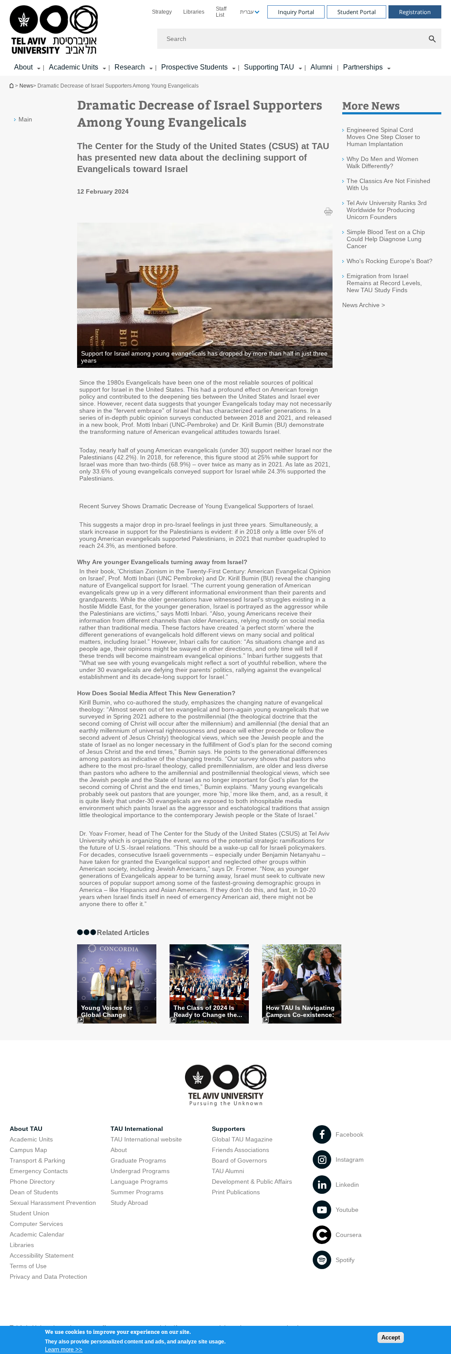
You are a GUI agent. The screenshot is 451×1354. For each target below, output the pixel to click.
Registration (415, 12)
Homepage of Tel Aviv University (12, 85)
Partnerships (363, 67)
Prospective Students (194, 67)
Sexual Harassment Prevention (53, 1202)
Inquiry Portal (296, 12)
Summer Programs (137, 1192)
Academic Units (73, 67)
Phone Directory (32, 1181)
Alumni (322, 67)
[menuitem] (161, 12)
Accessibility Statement (42, 1255)
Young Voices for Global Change (106, 1011)
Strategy (162, 12)
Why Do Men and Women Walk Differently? (382, 162)
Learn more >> (63, 1349)
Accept (390, 1337)
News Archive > (363, 304)
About (119, 1149)
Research (130, 67)
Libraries (193, 12)
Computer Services (36, 1223)
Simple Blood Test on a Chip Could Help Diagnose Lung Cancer (386, 239)
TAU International (137, 1128)
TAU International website (146, 1139)
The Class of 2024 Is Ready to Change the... (208, 1011)
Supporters (228, 1128)
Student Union (29, 1213)
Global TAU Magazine (242, 1139)
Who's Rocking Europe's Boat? (390, 260)
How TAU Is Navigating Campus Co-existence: (300, 1011)
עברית (247, 12)
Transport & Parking (37, 1160)
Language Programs (139, 1181)
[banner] (225, 38)
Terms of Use (28, 1266)
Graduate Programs (138, 1160)
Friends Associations (240, 1149)
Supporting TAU (269, 67)
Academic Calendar (37, 1234)
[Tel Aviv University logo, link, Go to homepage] (55, 30)
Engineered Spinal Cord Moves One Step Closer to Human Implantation (383, 136)
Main (25, 119)
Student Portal (356, 12)
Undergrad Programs (140, 1170)
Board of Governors (239, 1160)
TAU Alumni (228, 1170)
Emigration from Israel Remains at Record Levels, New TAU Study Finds (384, 283)
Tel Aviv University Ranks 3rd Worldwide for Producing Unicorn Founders (387, 209)
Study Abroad (129, 1202)
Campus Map (28, 1149)
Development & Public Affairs (252, 1181)
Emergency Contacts (39, 1170)
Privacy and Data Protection (48, 1276)
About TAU (26, 1128)
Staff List (221, 12)
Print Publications (236, 1192)
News (26, 86)
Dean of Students (34, 1192)
